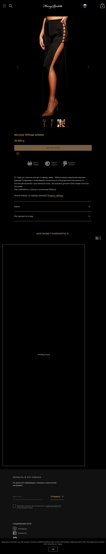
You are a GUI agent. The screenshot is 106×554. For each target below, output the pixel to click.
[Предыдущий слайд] (17, 67)
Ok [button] (53, 549)
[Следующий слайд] (88, 67)
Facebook (22, 533)
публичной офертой (53, 506)
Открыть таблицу (55, 195)
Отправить (55, 496)
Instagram (22, 529)
